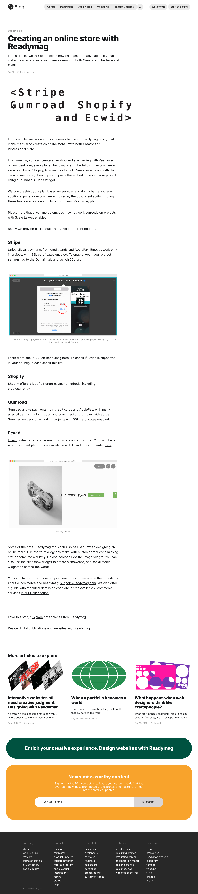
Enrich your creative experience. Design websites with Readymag (99, 748)
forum (57, 876)
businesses (91, 864)
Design (13, 628)
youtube (151, 868)
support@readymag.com (78, 583)
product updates (63, 856)
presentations (93, 872)
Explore (37, 617)
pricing (58, 849)
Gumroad (14, 409)
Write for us (158, 6)
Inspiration (66, 6)
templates (59, 852)
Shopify (13, 384)
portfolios (90, 868)
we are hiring (30, 852)
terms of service (32, 860)
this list (57, 363)
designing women (126, 852)
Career (51, 6)
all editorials (123, 849)
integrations (61, 872)
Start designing (179, 6)
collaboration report (127, 860)
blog (149, 849)
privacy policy (31, 864)
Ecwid (12, 440)
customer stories (94, 876)
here (65, 358)
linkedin (150, 876)
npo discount (61, 868)
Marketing (103, 6)
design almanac (125, 864)
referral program (63, 864)
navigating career (126, 856)
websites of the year (127, 872)
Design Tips (85, 6)
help (56, 884)
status (57, 880)
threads (150, 864)
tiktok (149, 872)
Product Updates (124, 6)
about (26, 849)
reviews (27, 856)
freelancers (91, 852)
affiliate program (63, 860)
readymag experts (157, 856)
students (90, 860)
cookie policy (31, 868)
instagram (152, 860)
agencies (90, 856)
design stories (124, 868)
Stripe (12, 249)
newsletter (152, 852)
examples (90, 849)
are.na (150, 880)
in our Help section (35, 593)
